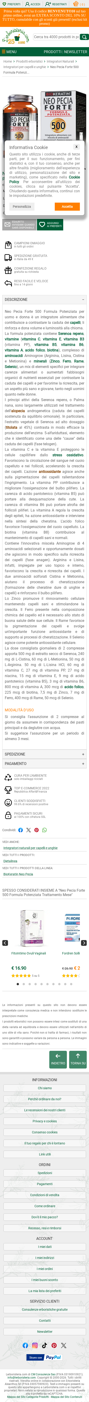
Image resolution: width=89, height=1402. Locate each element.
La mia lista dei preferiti (45, 1291)
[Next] (84, 943)
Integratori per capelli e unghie (24, 67)
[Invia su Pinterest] (36, 829)
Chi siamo (45, 1088)
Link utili (45, 1154)
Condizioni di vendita (44, 1195)
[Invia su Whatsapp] (44, 829)
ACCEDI (35, 4)
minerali (40, 361)
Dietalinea (10, 861)
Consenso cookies (45, 1132)
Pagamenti (44, 1184)
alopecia (18, 411)
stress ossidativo (67, 455)
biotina (52, 350)
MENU (10, 52)
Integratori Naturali (60, 61)
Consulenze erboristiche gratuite (45, 1309)
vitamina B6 (72, 344)
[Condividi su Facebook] (20, 829)
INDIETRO (58, 1063)
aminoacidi (14, 355)
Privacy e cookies (45, 1121)
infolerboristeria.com (22, 1377)
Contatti (45, 1320)
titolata (11, 427)
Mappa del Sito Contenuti (66, 1397)
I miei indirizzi (44, 1258)
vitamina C (31, 339)
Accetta (67, 206)
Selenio (11, 367)
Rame (79, 361)
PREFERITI (14, 4)
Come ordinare (44, 1206)
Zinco (55, 361)
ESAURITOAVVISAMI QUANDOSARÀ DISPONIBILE (23, 224)
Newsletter (44, 1331)
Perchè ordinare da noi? (44, 1099)
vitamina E (52, 339)
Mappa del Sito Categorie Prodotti (28, 1397)
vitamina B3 (74, 339)
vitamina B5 (45, 344)
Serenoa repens (71, 333)
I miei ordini (45, 1269)
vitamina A (14, 350)
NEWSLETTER (75, 52)
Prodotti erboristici (29, 61)
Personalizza (22, 206)
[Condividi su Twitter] (28, 829)
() (82, 4)
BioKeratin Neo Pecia (18, 874)
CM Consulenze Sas (43, 1374)
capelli (75, 322)
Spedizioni (45, 1173)
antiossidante (50, 471)
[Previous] (5, 943)
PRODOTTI (52, 52)
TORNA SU (78, 1063)
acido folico (35, 350)
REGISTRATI (59, 4)
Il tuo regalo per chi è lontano (44, 1143)
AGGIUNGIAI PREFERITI (54, 225)
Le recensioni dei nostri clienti (44, 1110)
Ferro (67, 361)
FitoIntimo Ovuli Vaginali (28, 953)
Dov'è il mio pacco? (44, 1217)
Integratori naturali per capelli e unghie (30, 848)
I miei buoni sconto (44, 1280)
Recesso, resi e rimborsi (44, 1228)
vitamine (12, 339)
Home (7, 61)
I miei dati (45, 1247)
